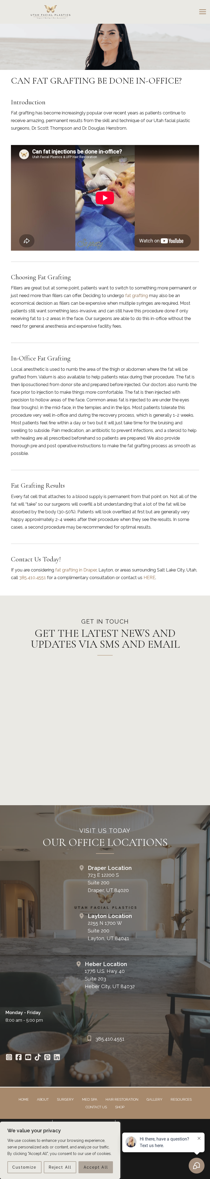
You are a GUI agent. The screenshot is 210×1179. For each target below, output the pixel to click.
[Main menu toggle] (202, 11)
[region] (60, 1150)
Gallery (154, 1099)
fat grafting (136, 295)
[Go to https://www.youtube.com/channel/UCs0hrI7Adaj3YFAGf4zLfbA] (28, 1058)
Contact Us (96, 1107)
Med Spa (89, 1099)
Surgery (65, 1099)
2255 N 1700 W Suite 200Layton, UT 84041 (108, 930)
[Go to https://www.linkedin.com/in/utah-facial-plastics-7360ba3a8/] (56, 1058)
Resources (181, 1099)
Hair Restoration (122, 1099)
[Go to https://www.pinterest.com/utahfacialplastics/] (47, 1058)
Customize (24, 1167)
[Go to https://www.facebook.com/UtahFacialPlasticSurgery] (18, 1058)
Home (24, 1099)
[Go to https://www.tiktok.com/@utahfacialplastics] (37, 1058)
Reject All (60, 1167)
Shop (119, 1107)
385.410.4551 (32, 577)
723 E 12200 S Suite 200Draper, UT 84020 (108, 882)
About (43, 1099)
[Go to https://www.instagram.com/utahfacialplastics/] (8, 1058)
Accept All (96, 1167)
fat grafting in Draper (76, 570)
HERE (149, 577)
